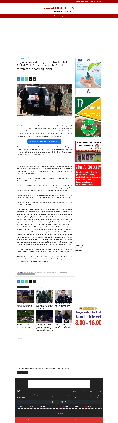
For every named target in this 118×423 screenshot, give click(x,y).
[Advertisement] (59, 31)
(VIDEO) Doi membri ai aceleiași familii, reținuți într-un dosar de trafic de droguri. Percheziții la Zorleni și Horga (44, 306)
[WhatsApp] (26, 79)
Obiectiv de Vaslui (31, 272)
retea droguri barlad (49, 272)
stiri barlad (57, 272)
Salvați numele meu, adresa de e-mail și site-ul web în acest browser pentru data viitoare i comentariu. (44, 368)
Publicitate (100, 1)
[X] (22, 79)
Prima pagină (26, 16)
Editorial (92, 16)
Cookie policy (67, 419)
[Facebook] (16, 1)
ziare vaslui (31, 274)
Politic (71, 16)
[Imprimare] (34, 79)
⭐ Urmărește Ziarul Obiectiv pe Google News (44, 141)
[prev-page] (69, 287)
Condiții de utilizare (90, 419)
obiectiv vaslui (39, 272)
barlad (24, 272)
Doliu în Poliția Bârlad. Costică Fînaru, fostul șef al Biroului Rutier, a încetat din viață (63, 305)
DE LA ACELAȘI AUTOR (35, 287)
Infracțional (62, 16)
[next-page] (71, 287)
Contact (93, 1)
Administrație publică (47, 16)
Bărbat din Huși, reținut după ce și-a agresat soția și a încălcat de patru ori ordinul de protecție (25, 305)
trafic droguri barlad (22, 274)
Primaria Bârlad (79, 248)
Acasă (18, 57)
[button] (100, 16)
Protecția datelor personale (78, 419)
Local (35, 16)
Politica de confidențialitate (56, 419)
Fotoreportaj (81, 16)
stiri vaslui (64, 272)
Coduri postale (79, 245)
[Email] (30, 79)
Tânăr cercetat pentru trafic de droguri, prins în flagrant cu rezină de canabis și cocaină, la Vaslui (63, 327)
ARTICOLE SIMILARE (22, 287)
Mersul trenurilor (79, 242)
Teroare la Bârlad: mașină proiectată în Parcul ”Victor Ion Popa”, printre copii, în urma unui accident (25, 327)
